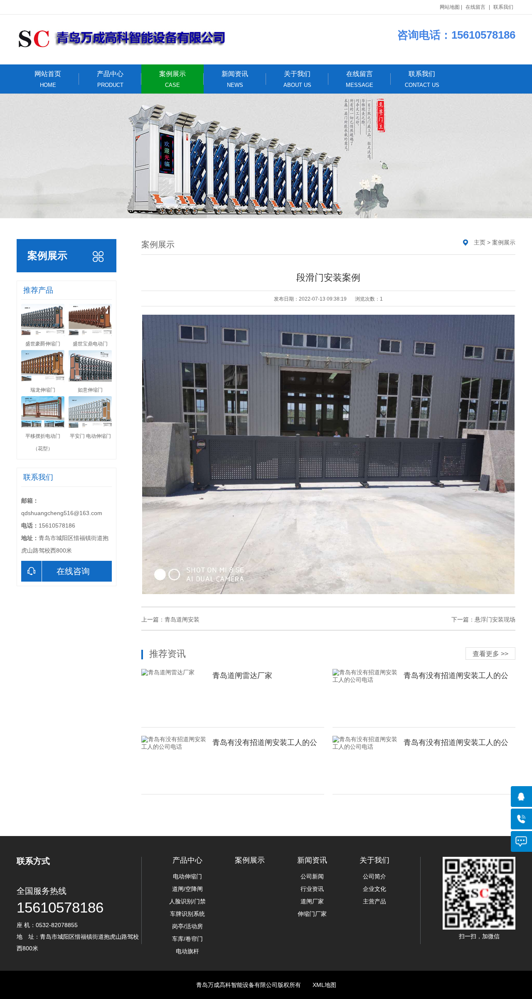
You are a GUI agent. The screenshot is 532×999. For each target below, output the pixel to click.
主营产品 (374, 901)
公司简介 (374, 876)
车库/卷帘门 (187, 939)
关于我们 (297, 79)
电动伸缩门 (187, 876)
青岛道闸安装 (182, 619)
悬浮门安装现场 (495, 619)
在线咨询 (73, 571)
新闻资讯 (235, 79)
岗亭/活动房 (187, 926)
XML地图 (324, 985)
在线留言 (475, 7)
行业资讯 (312, 889)
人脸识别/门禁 (187, 901)
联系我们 (503, 7)
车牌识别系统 (187, 914)
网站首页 (47, 79)
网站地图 (450, 7)
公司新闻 (312, 876)
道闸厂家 (312, 901)
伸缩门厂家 (312, 914)
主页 (479, 242)
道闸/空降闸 (187, 889)
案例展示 (172, 79)
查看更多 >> (490, 653)
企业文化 (374, 889)
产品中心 (110, 79)
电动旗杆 (187, 951)
